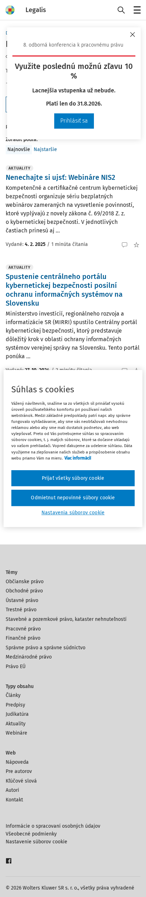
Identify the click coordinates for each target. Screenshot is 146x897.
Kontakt (14, 800)
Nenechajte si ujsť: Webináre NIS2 (60, 177)
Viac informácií (77, 458)
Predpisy (15, 705)
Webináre (16, 733)
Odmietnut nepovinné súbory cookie (73, 498)
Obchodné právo (24, 591)
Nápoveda (17, 762)
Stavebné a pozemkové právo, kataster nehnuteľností (66, 619)
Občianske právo (25, 582)
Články (13, 695)
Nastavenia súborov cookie (73, 513)
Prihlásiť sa (74, 120)
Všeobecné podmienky (31, 834)
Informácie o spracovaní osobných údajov (53, 826)
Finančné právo (23, 638)
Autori (12, 790)
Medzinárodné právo (29, 657)
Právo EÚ (16, 667)
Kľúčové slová (21, 781)
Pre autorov (19, 771)
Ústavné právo (22, 600)
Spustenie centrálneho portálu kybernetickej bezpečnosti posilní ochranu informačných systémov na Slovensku (64, 289)
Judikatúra (17, 714)
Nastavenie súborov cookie (36, 842)
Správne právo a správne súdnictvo (45, 648)
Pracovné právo (23, 629)
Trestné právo (21, 610)
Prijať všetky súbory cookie (73, 478)
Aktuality (16, 724)
